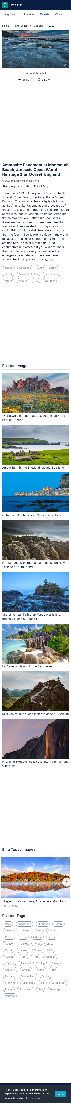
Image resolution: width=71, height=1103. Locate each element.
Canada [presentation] (44, 14)
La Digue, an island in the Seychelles (27, 666)
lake (24, 943)
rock (54, 267)
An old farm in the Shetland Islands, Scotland (33, 467)
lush (53, 969)
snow (41, 267)
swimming (25, 989)
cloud (8, 274)
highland (10, 982)
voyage (9, 963)
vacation (50, 956)
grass (49, 943)
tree (35, 956)
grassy (26, 969)
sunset (38, 950)
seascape (25, 267)
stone (45, 976)
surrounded (58, 982)
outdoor (50, 280)
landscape (51, 274)
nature (23, 280)
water (8, 280)
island (40, 969)
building (40, 963)
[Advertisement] (35, 124)
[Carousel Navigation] (35, 885)
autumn (9, 956)
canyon (9, 943)
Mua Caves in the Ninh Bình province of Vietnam (35, 714)
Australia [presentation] (29, 14)
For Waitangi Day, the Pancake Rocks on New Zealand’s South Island (33, 565)
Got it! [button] (60, 1094)
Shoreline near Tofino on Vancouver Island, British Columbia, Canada (31, 617)
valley (51, 937)
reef (23, 956)
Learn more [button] (33, 1097)
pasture (9, 976)
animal (25, 963)
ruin (42, 982)
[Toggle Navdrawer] (64, 5)
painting (10, 995)
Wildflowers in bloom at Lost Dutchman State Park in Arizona (33, 418)
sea (35, 274)
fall (51, 950)
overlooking (28, 976)
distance (27, 982)
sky (36, 280)
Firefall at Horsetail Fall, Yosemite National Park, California (35, 764)
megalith (10, 969)
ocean (23, 274)
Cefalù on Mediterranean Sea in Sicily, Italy (31, 515)
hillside (37, 937)
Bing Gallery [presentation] (11, 14)
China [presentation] (58, 14)
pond (36, 943)
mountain (10, 930)
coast (23, 937)
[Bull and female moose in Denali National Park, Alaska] (65, 49)
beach (9, 267)
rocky (9, 989)
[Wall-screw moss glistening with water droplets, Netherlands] (5, 49)
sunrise (23, 950)
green (55, 963)
